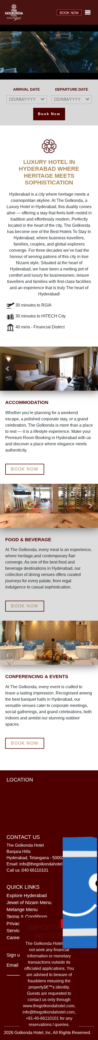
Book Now (49, 114)
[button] (7, 369)
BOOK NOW (69, 13)
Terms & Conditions (27, 916)
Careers (15, 937)
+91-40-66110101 (42, 1018)
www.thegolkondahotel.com (48, 1006)
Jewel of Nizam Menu (29, 902)
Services (16, 930)
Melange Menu (22, 909)
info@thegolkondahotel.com (48, 1012)
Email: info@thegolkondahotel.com (39, 864)
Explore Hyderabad (27, 895)
